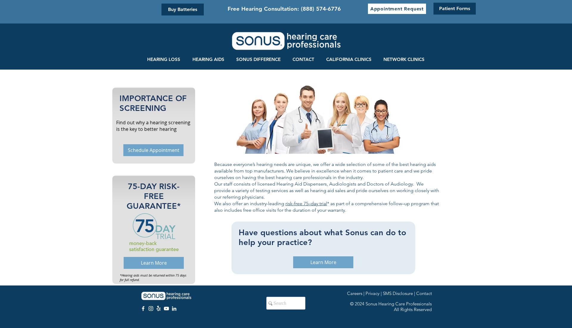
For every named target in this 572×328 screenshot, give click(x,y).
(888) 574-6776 (321, 8)
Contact (424, 293)
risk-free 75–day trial (306, 203)
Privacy (373, 293)
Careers (354, 293)
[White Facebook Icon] (143, 308)
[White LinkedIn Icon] (174, 308)
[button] (397, 9)
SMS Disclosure (398, 293)
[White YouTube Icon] (166, 308)
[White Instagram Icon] (151, 308)
